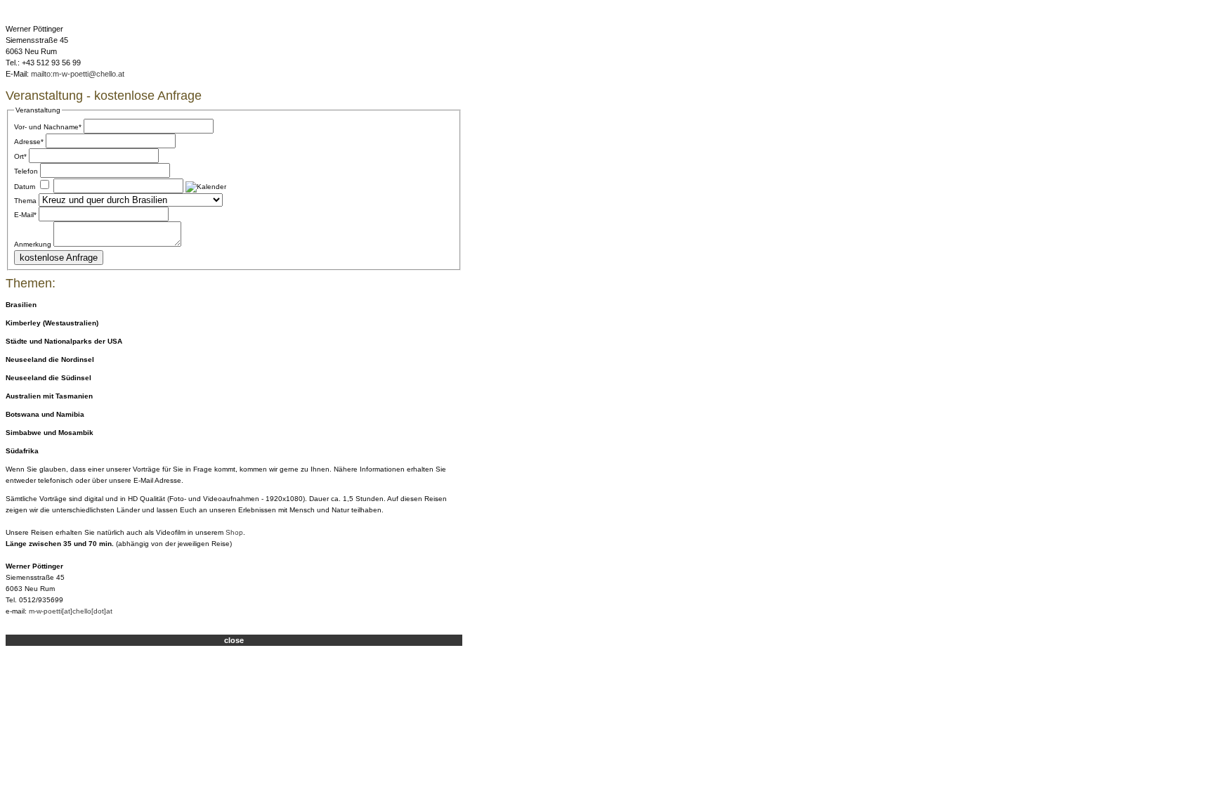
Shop (234, 532)
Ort (20, 156)
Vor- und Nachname (47, 127)
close (234, 640)
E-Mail (25, 215)
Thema (25, 201)
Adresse (29, 141)
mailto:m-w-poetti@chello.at (77, 74)
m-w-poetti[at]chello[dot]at (70, 611)
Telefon (26, 171)
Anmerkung (32, 244)
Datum (24, 186)
